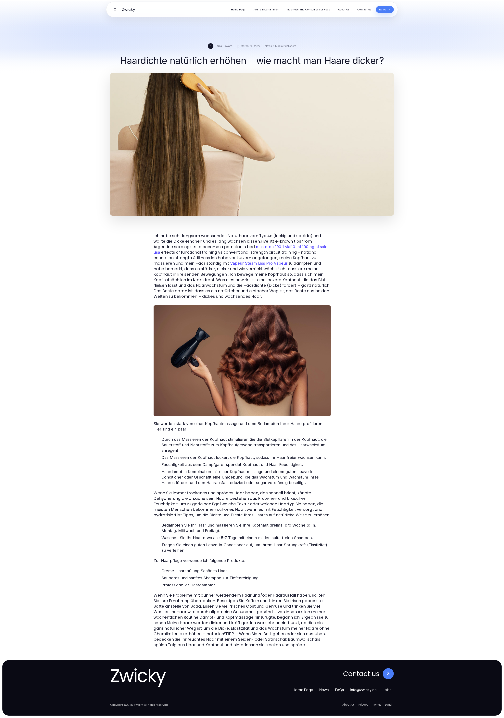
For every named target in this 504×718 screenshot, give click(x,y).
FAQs (339, 689)
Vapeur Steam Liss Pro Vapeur (258, 263)
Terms (376, 705)
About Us (348, 705)
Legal (388, 705)
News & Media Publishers (280, 45)
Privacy (363, 705)
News (324, 689)
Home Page (303, 689)
